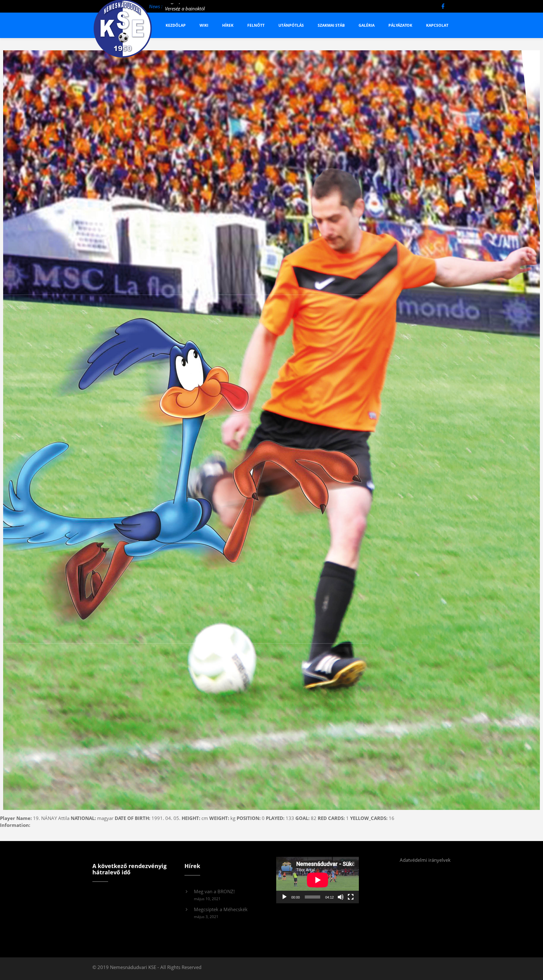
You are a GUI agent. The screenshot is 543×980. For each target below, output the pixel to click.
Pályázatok (400, 25)
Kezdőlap (176, 25)
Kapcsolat (437, 25)
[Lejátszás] (284, 897)
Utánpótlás (291, 25)
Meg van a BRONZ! (214, 891)
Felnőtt (256, 25)
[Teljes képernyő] (351, 897)
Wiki (204, 25)
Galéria (367, 25)
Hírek (227, 25)
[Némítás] (340, 897)
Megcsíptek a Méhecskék (221, 909)
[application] (317, 880)
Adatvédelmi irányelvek (425, 860)
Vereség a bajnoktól (185, 6)
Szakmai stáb (331, 25)
